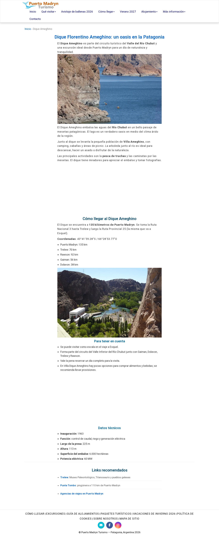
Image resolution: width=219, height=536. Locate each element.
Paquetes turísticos (116, 513)
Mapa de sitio (129, 518)
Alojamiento (148, 11)
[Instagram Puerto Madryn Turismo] (118, 525)
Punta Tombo (68, 485)
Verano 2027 (128, 11)
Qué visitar (47, 11)
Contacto (35, 19)
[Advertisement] (109, 189)
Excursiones (55, 513)
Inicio (32, 11)
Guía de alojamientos (83, 513)
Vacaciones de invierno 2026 (154, 513)
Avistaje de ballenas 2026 (77, 11)
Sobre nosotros (105, 518)
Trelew (64, 477)
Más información (173, 11)
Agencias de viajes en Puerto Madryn (81, 493)
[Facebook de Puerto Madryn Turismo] (109, 525)
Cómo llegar (105, 11)
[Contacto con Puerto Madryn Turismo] (101, 525)
